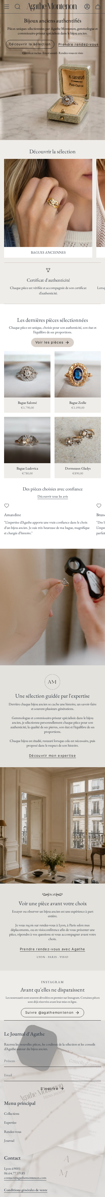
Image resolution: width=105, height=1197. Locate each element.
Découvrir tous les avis (52, 496)
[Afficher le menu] (7, 6)
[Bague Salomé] (27, 374)
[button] (17, 6)
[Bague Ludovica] (27, 440)
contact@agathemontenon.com (25, 1177)
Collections (11, 1113)
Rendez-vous (12, 1131)
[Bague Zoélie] (78, 374)
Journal (9, 1140)
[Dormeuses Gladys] (78, 440)
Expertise (10, 1122)
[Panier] (98, 6)
